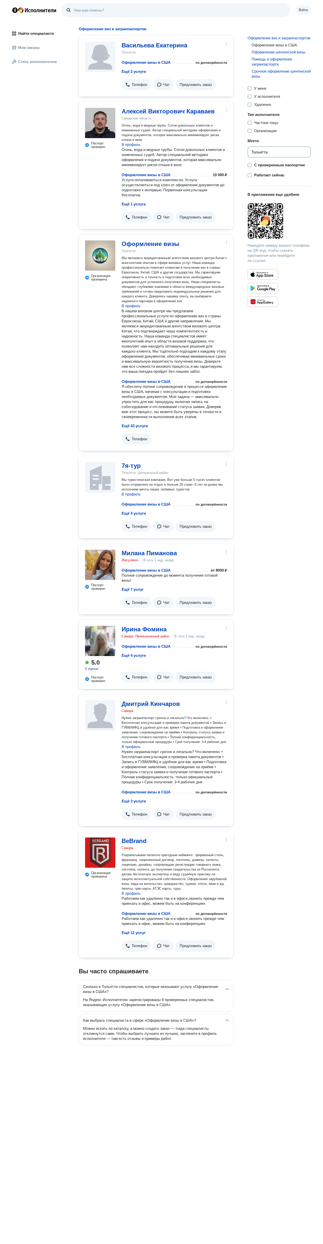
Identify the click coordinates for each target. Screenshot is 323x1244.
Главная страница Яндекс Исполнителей (34, 10)
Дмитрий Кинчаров (151, 703)
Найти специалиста (36, 33)
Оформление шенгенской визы (278, 52)
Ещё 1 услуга (134, 204)
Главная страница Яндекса (15, 10)
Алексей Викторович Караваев (168, 111)
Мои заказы (29, 47)
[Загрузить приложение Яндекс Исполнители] (279, 221)
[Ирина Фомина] (100, 641)
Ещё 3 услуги (134, 801)
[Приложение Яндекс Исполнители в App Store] (263, 274)
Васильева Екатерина (154, 45)
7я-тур (131, 465)
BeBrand (134, 840)
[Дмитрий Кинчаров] (100, 715)
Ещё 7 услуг (133, 589)
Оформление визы (150, 243)
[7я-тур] (100, 477)
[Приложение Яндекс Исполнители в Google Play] (263, 288)
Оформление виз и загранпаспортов (279, 38)
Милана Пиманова (149, 553)
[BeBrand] (100, 852)
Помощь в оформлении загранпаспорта (272, 61)
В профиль (131, 144)
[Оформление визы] (100, 255)
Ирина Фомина (144, 629)
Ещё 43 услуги (135, 426)
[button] (136, 84)
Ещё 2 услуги (134, 71)
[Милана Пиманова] (100, 565)
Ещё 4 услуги (134, 513)
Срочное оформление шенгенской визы (281, 73)
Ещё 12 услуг (134, 932)
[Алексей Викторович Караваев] (100, 123)
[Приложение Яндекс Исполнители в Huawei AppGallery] (263, 301)
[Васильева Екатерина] (100, 57)
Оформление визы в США (146, 62)
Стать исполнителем (37, 61)
